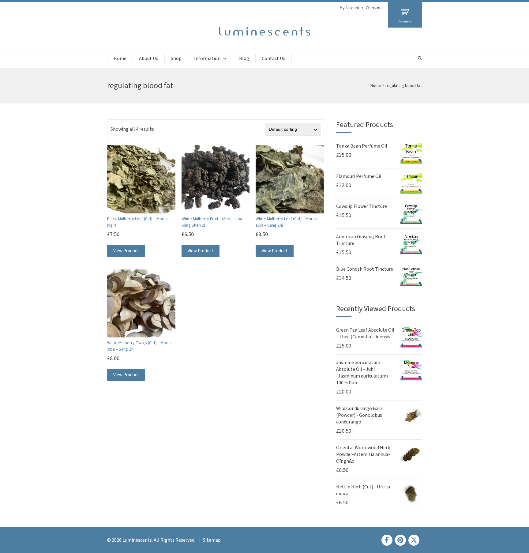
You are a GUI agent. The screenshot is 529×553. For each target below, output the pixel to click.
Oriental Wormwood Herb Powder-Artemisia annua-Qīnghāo (363, 454)
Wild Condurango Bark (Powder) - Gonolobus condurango (359, 415)
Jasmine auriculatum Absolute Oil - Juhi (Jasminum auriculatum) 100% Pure (362, 372)
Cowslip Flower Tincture (361, 206)
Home (120, 58)
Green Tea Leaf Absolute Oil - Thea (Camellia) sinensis (365, 333)
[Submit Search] (420, 58)
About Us (148, 58)
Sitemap (212, 540)
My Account (349, 8)
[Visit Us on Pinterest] (400, 540)
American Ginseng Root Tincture (361, 240)
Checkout (374, 8)
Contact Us (273, 58)
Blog (244, 58)
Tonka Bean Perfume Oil (361, 146)
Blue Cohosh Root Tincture (364, 269)
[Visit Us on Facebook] (386, 540)
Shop (176, 58)
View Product (126, 251)
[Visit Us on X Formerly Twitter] (413, 540)
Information (207, 58)
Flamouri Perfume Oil (358, 176)
